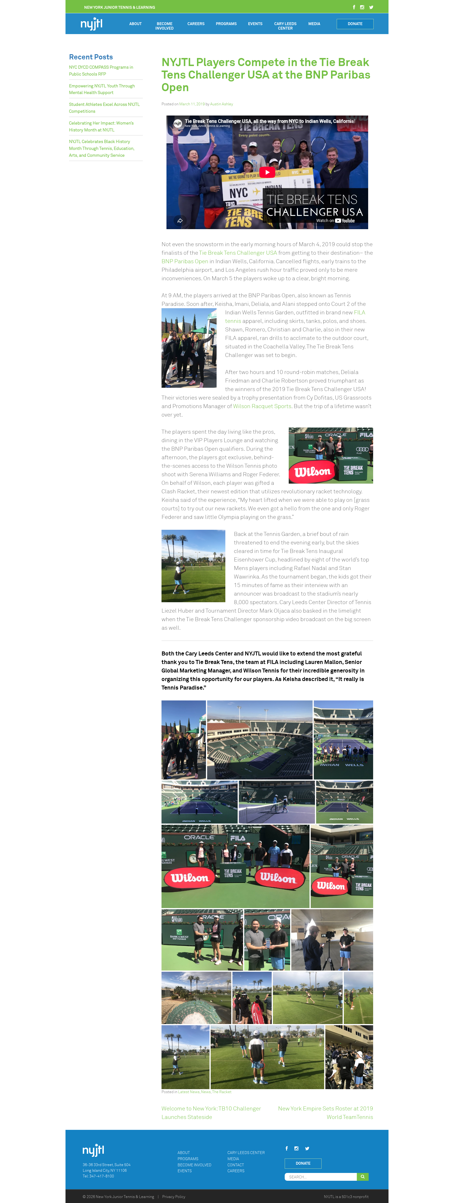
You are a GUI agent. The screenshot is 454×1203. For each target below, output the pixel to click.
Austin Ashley (221, 104)
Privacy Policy (173, 1196)
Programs (226, 24)
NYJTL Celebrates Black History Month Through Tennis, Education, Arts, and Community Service (101, 148)
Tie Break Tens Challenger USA (238, 252)
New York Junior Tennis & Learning (125, 1196)
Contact (235, 1165)
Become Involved (164, 26)
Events (255, 24)
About (135, 24)
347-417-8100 (101, 1176)
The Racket (221, 1092)
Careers (196, 24)
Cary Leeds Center (285, 26)
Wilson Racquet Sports (262, 406)
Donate (355, 23)
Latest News (189, 1092)
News (206, 1092)
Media (314, 24)
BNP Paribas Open (185, 261)
